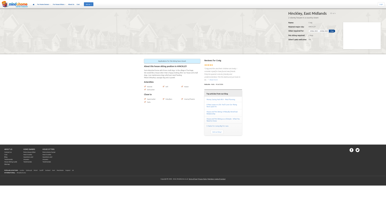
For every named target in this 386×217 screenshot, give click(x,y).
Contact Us (8, 152)
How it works (27, 154)
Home (33, 4)
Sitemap (7, 164)
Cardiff (41, 170)
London (22, 170)
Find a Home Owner (49, 152)
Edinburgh (29, 170)
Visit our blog (216, 132)
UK (73, 170)
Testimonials (8, 159)
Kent (53, 170)
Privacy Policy (202, 179)
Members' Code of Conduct (216, 179)
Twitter (358, 150)
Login (381, 4)
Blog (5, 157)
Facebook (352, 150)
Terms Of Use (193, 179)
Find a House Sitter (29, 152)
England (68, 170)
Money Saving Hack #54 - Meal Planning (221, 99)
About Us (71, 4)
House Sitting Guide (10, 162)
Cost (78, 4)
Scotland (47, 170)
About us (8, 149)
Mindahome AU (21, 172)
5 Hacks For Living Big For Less (217, 126)
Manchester (60, 170)
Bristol (35, 170)
